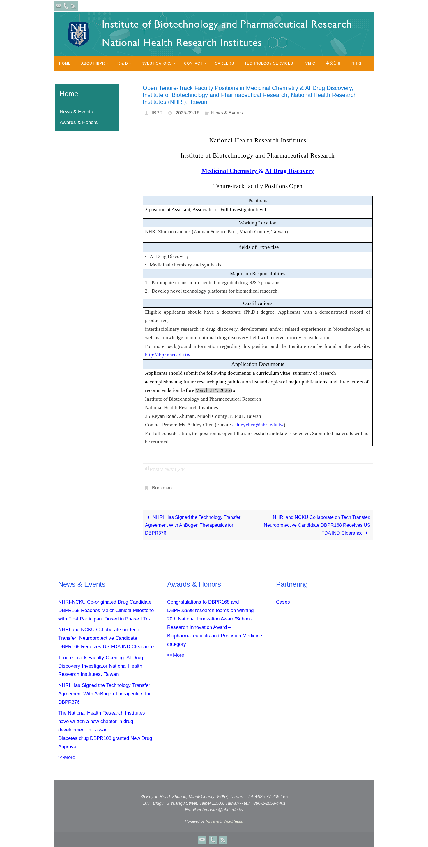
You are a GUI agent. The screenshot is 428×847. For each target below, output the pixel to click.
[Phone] (66, 6)
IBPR (157, 112)
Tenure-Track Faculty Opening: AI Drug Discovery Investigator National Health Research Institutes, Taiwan (100, 666)
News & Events (227, 112)
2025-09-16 (187, 112)
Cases (283, 602)
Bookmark (162, 487)
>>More (66, 757)
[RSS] (73, 6)
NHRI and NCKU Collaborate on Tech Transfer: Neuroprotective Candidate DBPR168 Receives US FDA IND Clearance (317, 525)
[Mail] (58, 6)
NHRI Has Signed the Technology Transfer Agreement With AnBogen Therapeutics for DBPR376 (192, 525)
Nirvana (212, 821)
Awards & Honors (79, 122)
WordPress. (233, 821)
